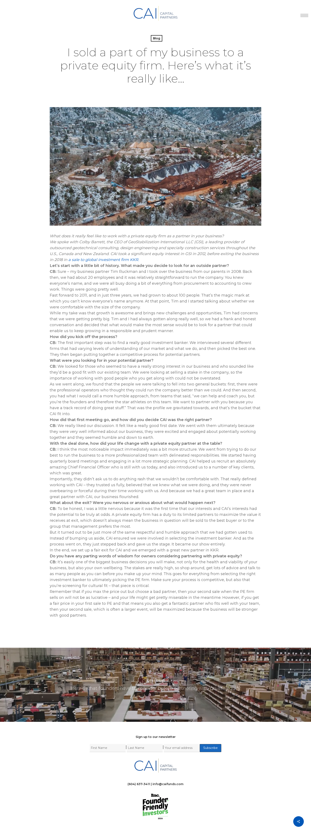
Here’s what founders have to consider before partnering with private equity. (155, 685)
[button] (302, 13)
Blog (156, 38)
